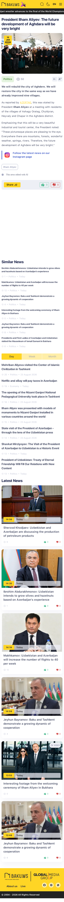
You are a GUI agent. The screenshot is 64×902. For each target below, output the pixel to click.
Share (10, 184)
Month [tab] (52, 356)
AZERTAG (25, 102)
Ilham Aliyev (9, 167)
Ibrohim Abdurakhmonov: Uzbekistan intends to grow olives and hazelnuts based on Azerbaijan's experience (28, 595)
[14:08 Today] (32, 696)
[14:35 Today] (32, 568)
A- (54, 79)
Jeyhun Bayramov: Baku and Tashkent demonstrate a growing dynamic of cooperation (29, 723)
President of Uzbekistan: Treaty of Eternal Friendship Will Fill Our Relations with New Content (28, 464)
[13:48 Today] (32, 820)
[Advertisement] (32, 225)
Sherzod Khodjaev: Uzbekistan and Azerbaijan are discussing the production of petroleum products (31, 531)
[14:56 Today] (32, 504)
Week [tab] (32, 356)
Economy (14, 386)
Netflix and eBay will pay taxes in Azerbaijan (29, 380)
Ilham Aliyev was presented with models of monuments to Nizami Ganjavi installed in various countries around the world (29, 412)
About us (12, 886)
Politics (7, 79)
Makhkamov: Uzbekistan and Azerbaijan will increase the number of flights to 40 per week (30, 659)
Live (23, 886)
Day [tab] (11, 356)
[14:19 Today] (32, 632)
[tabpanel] (32, 419)
